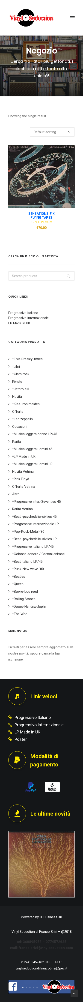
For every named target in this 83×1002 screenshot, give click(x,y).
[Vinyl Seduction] (31, 17)
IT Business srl (51, 917)
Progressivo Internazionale (39, 724)
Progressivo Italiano (33, 717)
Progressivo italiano (23, 313)
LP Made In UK (19, 323)
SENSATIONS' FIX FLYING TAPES (41, 215)
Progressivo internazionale (28, 318)
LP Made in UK (27, 732)
